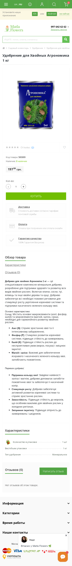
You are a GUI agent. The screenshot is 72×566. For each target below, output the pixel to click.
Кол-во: (10, 181)
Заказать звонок (59, 29)
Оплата (22, 224)
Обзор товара (15, 257)
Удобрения (37, 48)
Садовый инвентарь (18, 48)
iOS (35, 13)
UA (15, 4)
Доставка (24, 206)
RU (20, 4)
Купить (36, 196)
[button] (42, 4)
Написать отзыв (53, 471)
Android (52, 13)
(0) (32, 147)
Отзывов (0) (12, 272)
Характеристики (15, 265)
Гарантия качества (29, 238)
